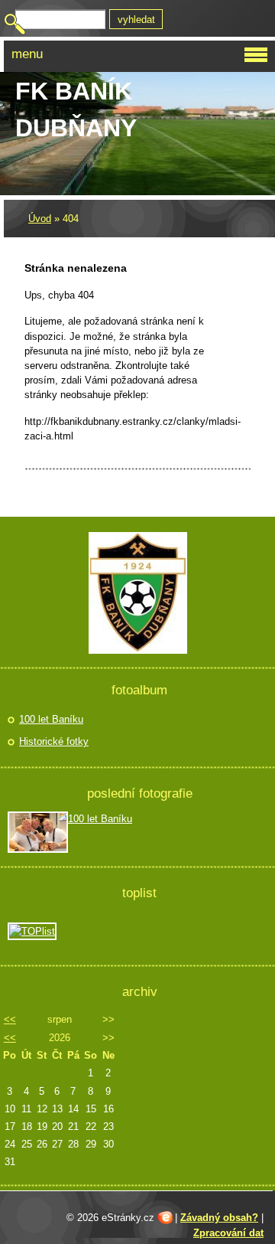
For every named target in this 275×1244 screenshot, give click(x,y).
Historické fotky (54, 741)
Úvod (39, 218)
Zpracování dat (228, 1233)
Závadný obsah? (219, 1217)
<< (10, 1019)
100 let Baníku (51, 719)
